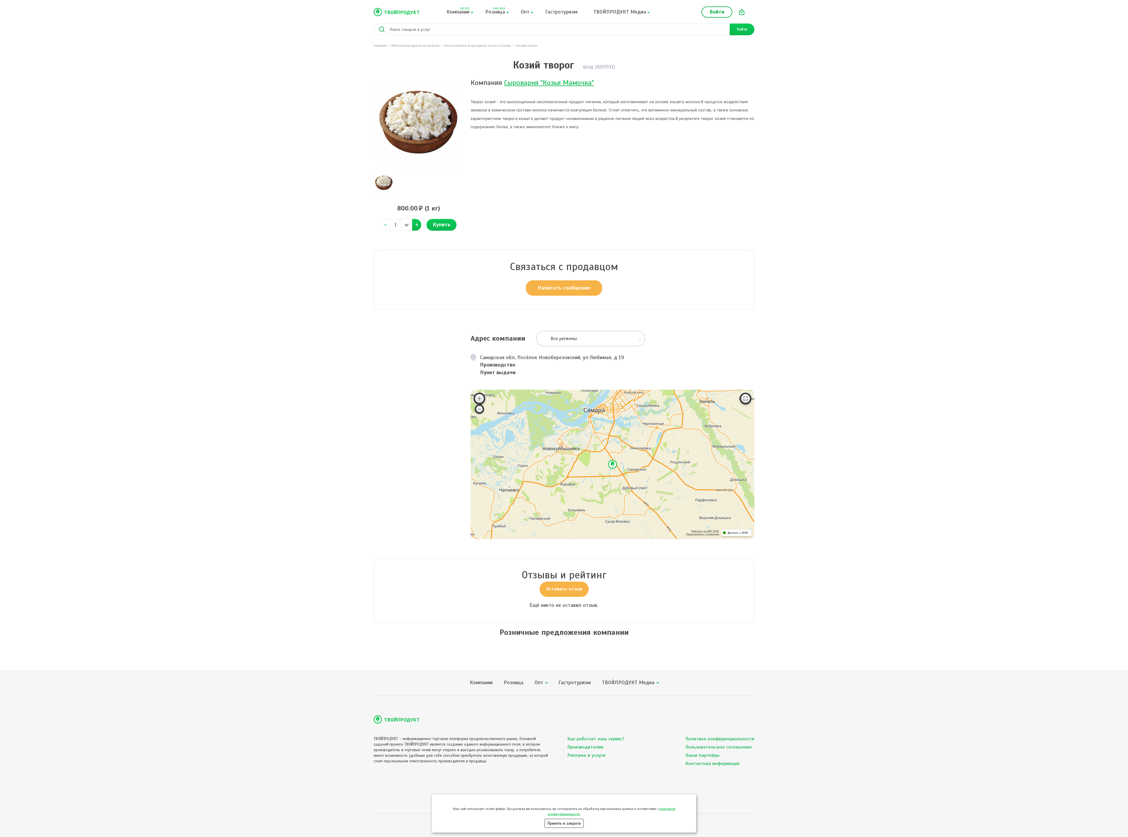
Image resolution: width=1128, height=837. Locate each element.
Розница (495, 10)
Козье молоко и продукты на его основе (477, 45)
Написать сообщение (564, 287)
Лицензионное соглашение (702, 534)
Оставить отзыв (564, 589)
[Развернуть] (745, 398)
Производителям (585, 747)
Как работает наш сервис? (596, 739)
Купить (441, 224)
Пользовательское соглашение (719, 747)
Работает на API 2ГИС (705, 531)
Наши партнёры (702, 755)
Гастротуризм (561, 12)
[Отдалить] (479, 409)
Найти (742, 29)
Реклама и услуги (586, 755)
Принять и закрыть (564, 823)
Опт (525, 12)
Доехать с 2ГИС (738, 532)
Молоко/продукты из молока (415, 45)
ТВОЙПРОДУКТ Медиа (619, 12)
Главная (380, 45)
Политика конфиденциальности (720, 739)
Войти (716, 12)
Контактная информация (712, 763)
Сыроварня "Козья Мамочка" (549, 82)
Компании (457, 10)
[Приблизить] (479, 398)
